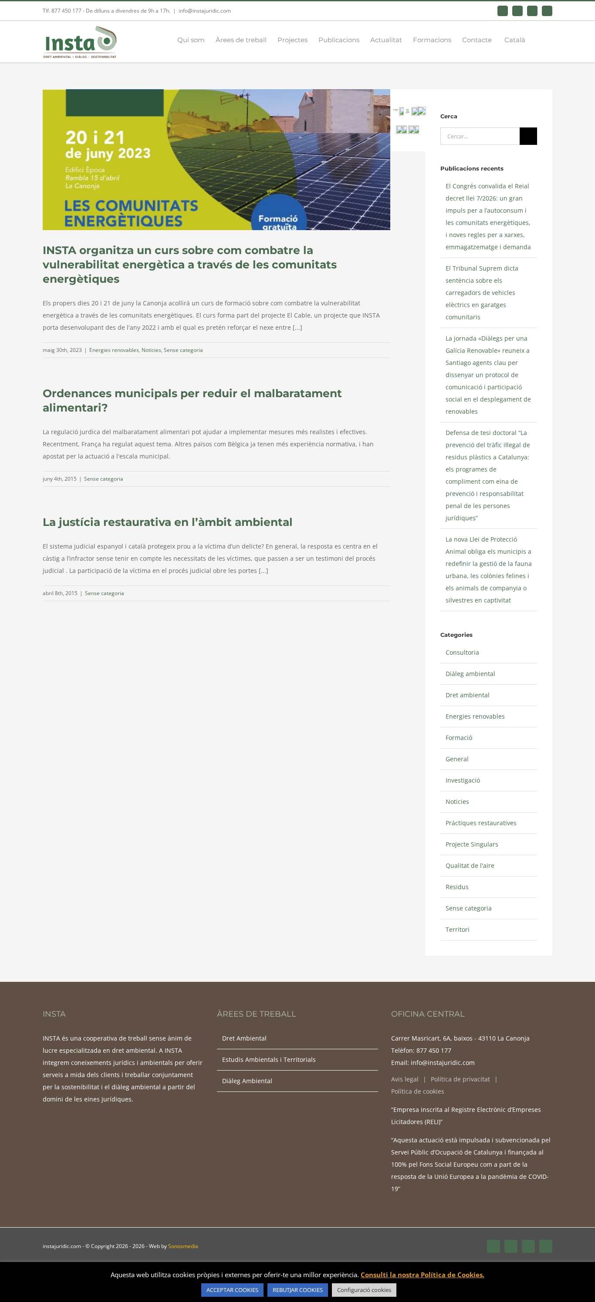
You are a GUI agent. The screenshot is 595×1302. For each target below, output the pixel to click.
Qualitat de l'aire (470, 865)
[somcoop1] (400, 128)
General (457, 759)
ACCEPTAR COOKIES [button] (232, 1290)
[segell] (404, 128)
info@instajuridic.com (205, 10)
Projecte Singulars (472, 844)
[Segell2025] (421, 109)
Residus (457, 887)
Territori (458, 929)
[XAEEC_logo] (407, 111)
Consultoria (462, 652)
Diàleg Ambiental (247, 1081)
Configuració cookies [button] (364, 1290)
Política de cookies (417, 1091)
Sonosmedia (183, 1246)
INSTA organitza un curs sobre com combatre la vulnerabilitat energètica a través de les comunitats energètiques (190, 264)
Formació (459, 737)
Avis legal (405, 1079)
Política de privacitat (460, 1079)
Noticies (151, 350)
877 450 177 (433, 1050)
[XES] (415, 110)
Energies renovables (114, 350)
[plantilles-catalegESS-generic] (412, 128)
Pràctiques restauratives (481, 823)
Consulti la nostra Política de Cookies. (422, 1274)
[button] (538, 39)
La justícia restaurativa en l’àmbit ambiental (168, 522)
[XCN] (395, 111)
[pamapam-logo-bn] (401, 110)
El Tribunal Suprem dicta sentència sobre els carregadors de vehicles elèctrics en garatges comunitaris (482, 292)
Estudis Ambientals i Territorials (269, 1059)
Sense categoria (183, 350)
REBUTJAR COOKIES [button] (298, 1290)
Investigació (463, 780)
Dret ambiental (468, 695)
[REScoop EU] (416, 128)
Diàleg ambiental (470, 673)
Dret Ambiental (244, 1038)
